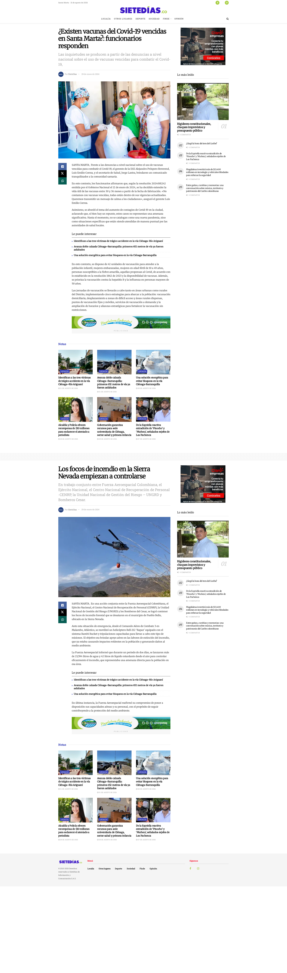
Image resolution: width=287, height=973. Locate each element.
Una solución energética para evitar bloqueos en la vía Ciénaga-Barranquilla (115, 255)
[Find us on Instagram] (227, 2)
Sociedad (154, 18)
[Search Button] (227, 18)
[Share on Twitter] (62, 173)
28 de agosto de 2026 (146, 388)
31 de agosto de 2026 (69, 388)
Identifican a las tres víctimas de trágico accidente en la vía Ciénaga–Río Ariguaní (118, 241)
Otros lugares (123, 18)
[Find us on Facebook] (217, 2)
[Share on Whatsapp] (62, 180)
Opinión (179, 18)
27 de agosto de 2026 (146, 439)
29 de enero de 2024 (90, 74)
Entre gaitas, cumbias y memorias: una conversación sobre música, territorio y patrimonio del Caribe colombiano (205, 188)
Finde (166, 18)
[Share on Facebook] (62, 166)
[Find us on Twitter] (222, 2)
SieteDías (72, 74)
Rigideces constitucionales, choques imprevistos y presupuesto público (194, 127)
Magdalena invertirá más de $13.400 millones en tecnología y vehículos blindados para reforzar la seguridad (207, 172)
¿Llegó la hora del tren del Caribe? (201, 143)
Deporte (140, 18)
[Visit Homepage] (143, 9)
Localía (106, 18)
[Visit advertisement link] (121, 322)
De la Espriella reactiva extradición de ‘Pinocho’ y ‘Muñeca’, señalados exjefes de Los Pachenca (206, 156)
